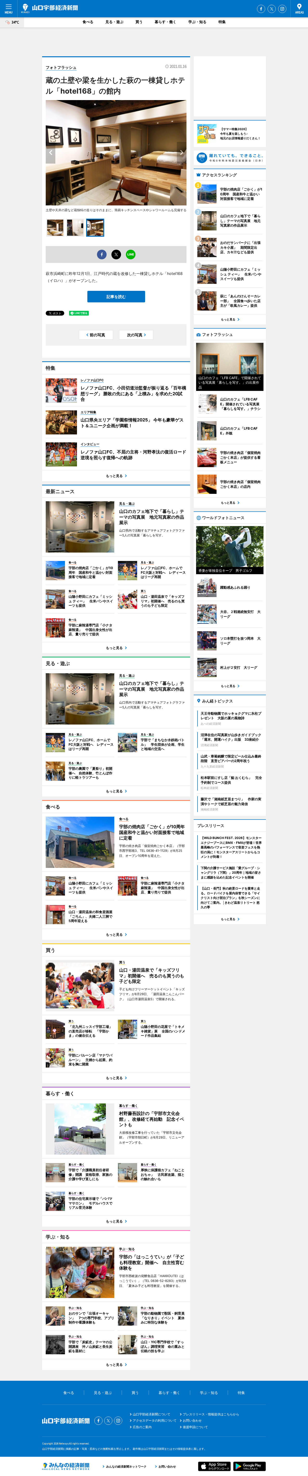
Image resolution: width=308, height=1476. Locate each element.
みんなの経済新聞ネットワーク (65, 1466)
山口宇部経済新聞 (49, 8)
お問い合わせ (192, 1420)
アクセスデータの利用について (155, 1420)
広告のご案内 (142, 1427)
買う (139, 21)
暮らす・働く (165, 21)
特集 (222, 21)
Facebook (261, 9)
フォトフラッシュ (61, 67)
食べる (88, 21)
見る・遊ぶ (114, 21)
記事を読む (116, 296)
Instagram (282, 9)
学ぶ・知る (197, 21)
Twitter (272, 9)
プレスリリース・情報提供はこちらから (211, 1414)
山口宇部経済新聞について (151, 1414)
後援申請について (195, 1427)
